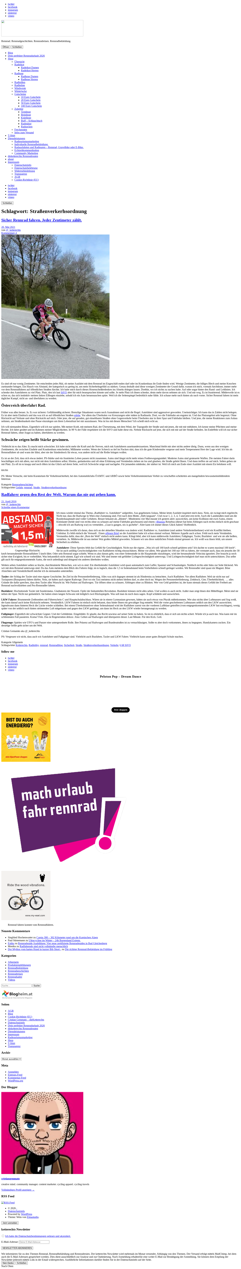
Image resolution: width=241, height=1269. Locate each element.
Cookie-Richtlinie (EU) (26, 179)
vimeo (11, 15)
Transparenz (20, 173)
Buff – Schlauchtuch (31, 120)
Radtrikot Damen (30, 67)
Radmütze (26, 123)
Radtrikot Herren (30, 70)
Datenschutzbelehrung (26, 168)
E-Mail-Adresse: (10, 1241)
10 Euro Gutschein (30, 97)
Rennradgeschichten (22, 484)
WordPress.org (15, 1080)
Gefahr (19, 487)
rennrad (28, 487)
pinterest (12, 12)
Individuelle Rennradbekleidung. (31, 144)
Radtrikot (19, 64)
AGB (17, 176)
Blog (10, 52)
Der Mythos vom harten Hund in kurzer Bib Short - (34, 949)
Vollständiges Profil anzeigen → (18, 1189)
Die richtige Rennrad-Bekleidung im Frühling (88, 949)
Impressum (13, 162)
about (11, 159)
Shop (10, 58)
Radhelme (19, 85)
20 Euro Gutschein (30, 100)
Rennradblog (56, 645)
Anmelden (13, 1071)
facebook (12, 7)
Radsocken (26, 126)
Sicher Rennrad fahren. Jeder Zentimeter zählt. (41, 220)
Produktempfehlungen (19, 965)
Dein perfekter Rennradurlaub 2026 (26, 55)
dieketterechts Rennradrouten (23, 156)
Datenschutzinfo (22, 165)
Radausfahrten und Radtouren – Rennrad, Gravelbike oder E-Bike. (49, 147)
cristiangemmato (10, 1178)
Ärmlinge (26, 111)
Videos (11, 979)
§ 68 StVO (125, 645)
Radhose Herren (29, 79)
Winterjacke (20, 91)
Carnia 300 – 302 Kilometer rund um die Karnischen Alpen (67, 937)
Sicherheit (69, 645)
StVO (64, 392)
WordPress (26, 1214)
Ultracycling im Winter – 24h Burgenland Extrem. (54, 940)
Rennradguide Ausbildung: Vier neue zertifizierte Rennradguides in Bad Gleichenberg (62, 943)
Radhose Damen (29, 76)
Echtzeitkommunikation (26, 150)
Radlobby (34, 645)
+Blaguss (160, 521)
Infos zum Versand (24, 132)
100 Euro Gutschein (31, 106)
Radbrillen (19, 82)
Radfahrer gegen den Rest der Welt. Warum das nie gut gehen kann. (58, 494)
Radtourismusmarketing (26, 141)
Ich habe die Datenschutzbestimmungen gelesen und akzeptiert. (38, 1236)
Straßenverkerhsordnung (54, 487)
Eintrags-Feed (15, 1074)
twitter (11, 4)
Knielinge (26, 117)
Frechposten (20, 129)
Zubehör (18, 108)
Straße (36, 487)
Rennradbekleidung (18, 968)
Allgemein (13, 962)
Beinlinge (26, 114)
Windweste (20, 88)
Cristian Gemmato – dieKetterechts (26, 1019)
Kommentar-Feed (17, 1077)
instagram (13, 10)
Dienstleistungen (16, 138)
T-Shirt (11, 135)
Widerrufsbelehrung (24, 171)
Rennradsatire (15, 976)
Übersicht (19, 61)
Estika (11, 943)
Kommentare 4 (9, 233)
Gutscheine (20, 94)
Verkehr (114, 645)
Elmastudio (33, 1217)
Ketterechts (21, 645)
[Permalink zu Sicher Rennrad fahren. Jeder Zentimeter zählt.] (55, 378)
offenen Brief (112, 533)
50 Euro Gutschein (30, 103)
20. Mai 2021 (8, 227)
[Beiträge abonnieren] (8, 1202)
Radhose (18, 73)
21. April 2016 (8, 501)
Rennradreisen (15, 973)
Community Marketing (26, 153)
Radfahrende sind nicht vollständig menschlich (44, 946)
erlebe (77, 415)
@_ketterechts (13, 230)
